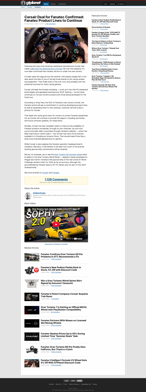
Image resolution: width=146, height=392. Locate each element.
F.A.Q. (65, 384)
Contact (51, 384)
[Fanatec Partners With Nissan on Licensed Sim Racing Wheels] (32, 323)
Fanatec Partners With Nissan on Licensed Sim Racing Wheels (63, 321)
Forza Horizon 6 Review (101, 27)
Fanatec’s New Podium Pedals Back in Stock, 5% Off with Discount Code (61, 268)
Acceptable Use (86, 384)
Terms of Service (74, 384)
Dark (73, 380)
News (46, 4)
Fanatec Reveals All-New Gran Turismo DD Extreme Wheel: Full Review (104, 86)
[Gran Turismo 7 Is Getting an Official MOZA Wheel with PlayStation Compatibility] (32, 310)
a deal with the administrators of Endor (46, 69)
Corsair (45, 173)
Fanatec (55, 173)
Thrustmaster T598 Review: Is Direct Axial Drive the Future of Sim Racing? (106, 63)
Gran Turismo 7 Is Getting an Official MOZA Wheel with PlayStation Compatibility (64, 308)
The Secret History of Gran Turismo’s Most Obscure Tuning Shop (106, 42)
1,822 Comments (104, 73)
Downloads (62, 4)
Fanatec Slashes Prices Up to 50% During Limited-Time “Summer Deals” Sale (63, 334)
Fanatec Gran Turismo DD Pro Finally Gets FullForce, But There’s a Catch (63, 348)
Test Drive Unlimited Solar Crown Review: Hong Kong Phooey (105, 70)
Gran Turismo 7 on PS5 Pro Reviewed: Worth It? (106, 56)
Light (66, 380)
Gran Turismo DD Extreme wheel (68, 154)
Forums (53, 4)
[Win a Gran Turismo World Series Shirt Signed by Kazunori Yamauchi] (32, 283)
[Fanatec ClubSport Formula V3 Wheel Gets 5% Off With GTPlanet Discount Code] (32, 363)
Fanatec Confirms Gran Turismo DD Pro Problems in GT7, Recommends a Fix (62, 255)
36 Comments (104, 29)
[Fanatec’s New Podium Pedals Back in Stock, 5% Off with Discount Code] (32, 270)
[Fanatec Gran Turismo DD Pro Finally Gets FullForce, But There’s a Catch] (32, 350)
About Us (58, 384)
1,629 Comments (104, 81)
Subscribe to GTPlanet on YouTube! (56, 244)
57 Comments (103, 52)
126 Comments (104, 59)
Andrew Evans (39, 193)
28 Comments (55, 312)
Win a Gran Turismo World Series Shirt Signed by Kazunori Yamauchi (61, 281)
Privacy (95, 384)
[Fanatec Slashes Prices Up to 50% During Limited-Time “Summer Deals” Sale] (32, 336)
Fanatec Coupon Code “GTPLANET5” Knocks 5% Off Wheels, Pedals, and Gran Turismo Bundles (106, 34)
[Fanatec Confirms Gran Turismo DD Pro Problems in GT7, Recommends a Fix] (32, 257)
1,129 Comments (50, 24)
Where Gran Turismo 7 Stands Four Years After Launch (105, 49)
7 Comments (55, 299)
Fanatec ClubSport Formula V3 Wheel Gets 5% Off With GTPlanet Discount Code (64, 361)
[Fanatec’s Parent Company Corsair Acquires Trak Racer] (32, 297)
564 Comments (104, 66)
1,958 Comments (104, 90)
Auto (79, 380)
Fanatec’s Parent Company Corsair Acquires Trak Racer (64, 295)
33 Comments (103, 45)
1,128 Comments (56, 272)
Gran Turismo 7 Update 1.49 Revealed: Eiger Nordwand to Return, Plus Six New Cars (106, 78)
